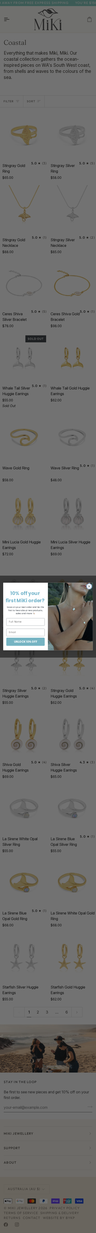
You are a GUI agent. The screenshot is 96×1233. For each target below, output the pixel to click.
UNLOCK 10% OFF (25, 641)
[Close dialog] (89, 586)
